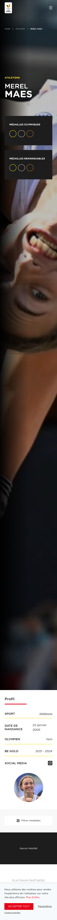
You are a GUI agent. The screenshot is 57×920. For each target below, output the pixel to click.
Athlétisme (45, 714)
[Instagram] (50, 763)
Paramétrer (45, 906)
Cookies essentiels (12, 913)
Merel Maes (36, 29)
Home (7, 29)
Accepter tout (19, 906)
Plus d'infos (32, 897)
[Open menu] (50, 8)
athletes (20, 29)
